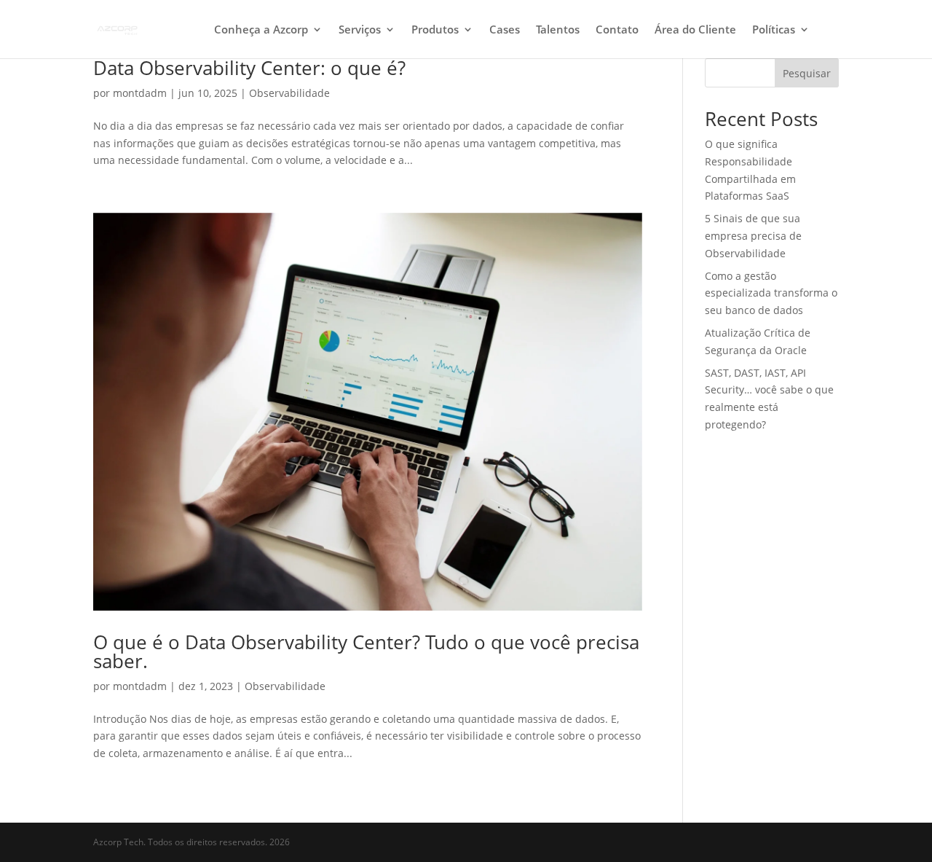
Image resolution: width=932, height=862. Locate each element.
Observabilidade (289, 93)
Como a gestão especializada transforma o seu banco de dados (771, 293)
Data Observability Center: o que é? (249, 68)
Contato (617, 30)
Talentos (558, 30)
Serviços (360, 30)
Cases (504, 30)
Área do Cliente (695, 30)
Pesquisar (807, 73)
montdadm (140, 93)
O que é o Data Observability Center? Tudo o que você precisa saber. (366, 651)
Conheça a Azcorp (261, 30)
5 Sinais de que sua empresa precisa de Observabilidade (753, 235)
